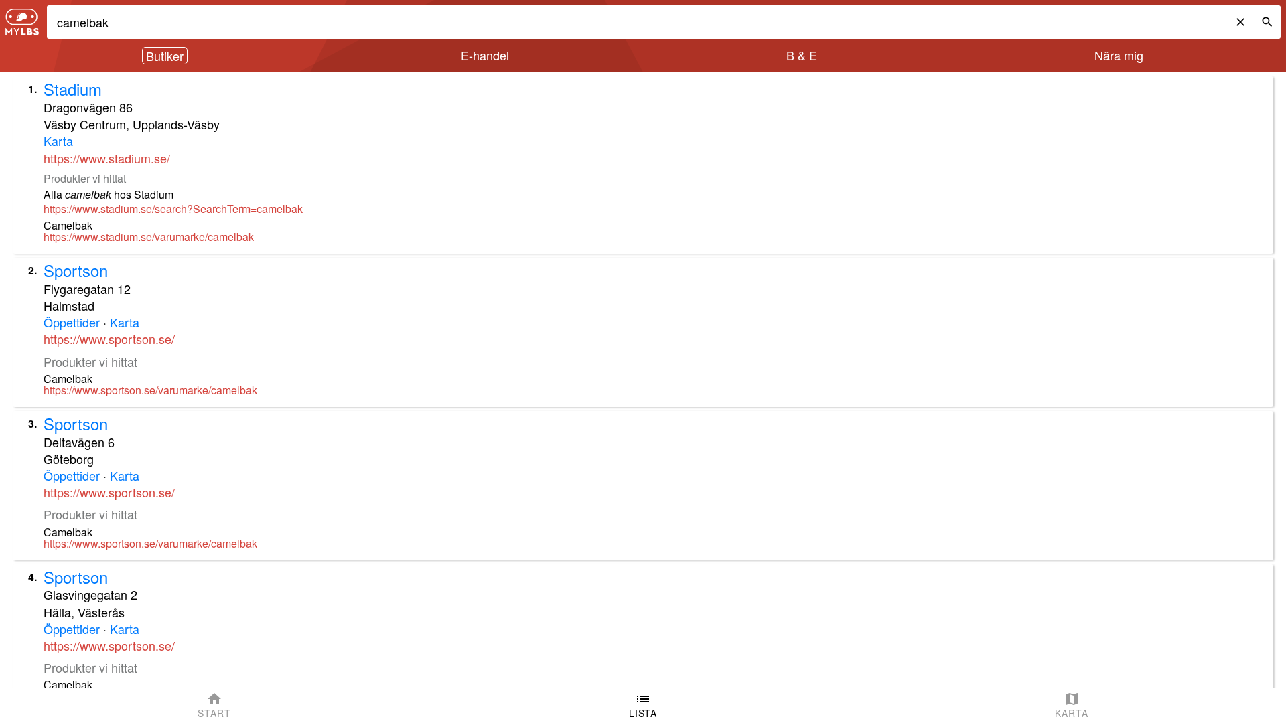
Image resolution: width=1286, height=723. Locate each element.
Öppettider (72, 322)
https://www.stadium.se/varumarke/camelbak (149, 237)
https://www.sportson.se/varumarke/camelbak (150, 390)
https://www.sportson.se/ (109, 338)
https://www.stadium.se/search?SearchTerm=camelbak (173, 208)
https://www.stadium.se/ (107, 158)
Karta (58, 140)
